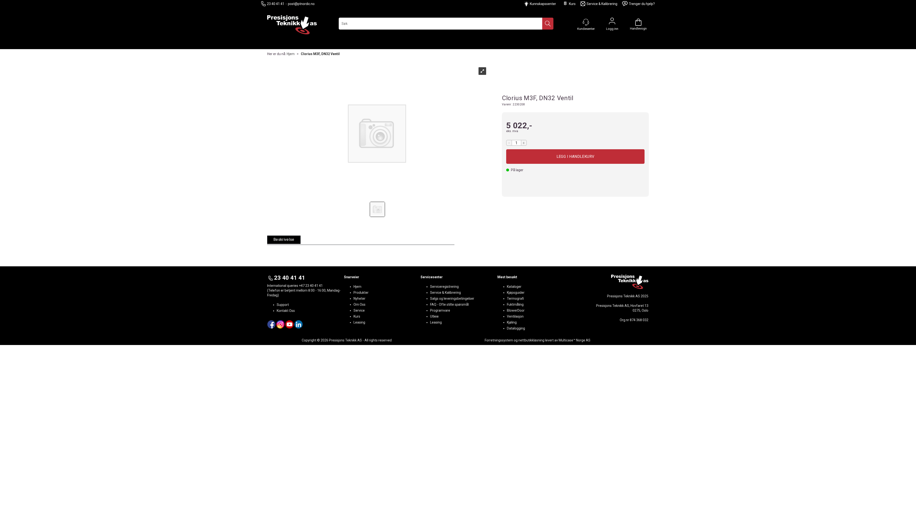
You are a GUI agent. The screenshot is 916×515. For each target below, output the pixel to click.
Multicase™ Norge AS (574, 340)
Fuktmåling (515, 304)
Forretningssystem (499, 340)
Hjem (291, 54)
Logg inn (612, 22)
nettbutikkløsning (531, 340)
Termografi (515, 298)
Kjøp (575, 156)
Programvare (440, 310)
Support (283, 305)
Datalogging (516, 328)
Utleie (434, 316)
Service (359, 310)
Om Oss (359, 304)
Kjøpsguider (516, 292)
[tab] (284, 240)
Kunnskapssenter (543, 4)
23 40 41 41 (275, 4)
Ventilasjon (515, 316)
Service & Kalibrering (602, 4)
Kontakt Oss (286, 311)
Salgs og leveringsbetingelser (452, 298)
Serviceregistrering (444, 286)
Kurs (572, 4)
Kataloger (514, 286)
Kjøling (512, 322)
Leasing (359, 322)
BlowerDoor (516, 310)
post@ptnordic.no (301, 4)
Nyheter (359, 298)
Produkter (361, 292)
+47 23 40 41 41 (311, 286)
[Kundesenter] (585, 22)
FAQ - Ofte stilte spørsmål (449, 304)
